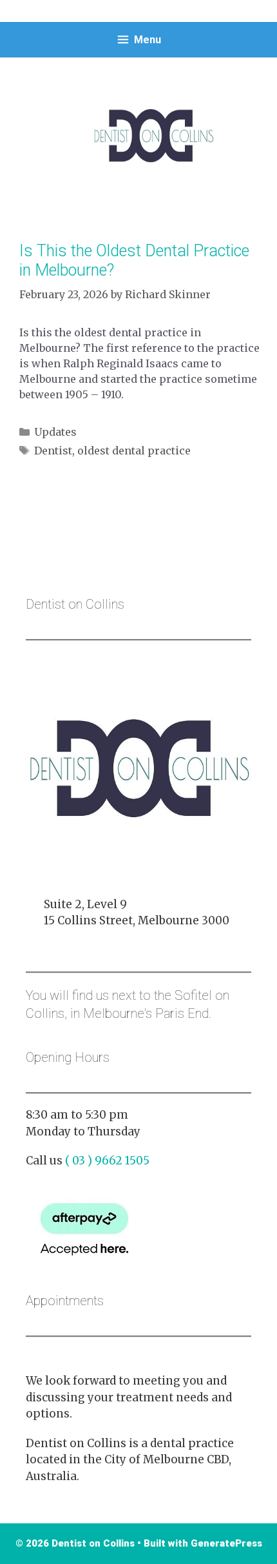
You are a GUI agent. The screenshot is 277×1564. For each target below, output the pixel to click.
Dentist (53, 450)
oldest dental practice (134, 450)
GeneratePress (226, 1543)
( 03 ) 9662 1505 (107, 1160)
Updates (55, 431)
